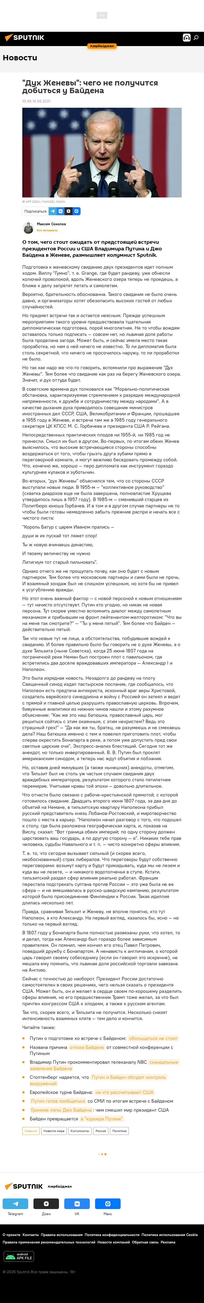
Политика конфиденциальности (112, 1234)
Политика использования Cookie (170, 1234)
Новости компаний (113, 1242)
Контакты (31, 1234)
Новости (31, 1131)
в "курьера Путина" (102, 1119)
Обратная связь (145, 1242)
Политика (119, 1131)
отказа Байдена (87, 1047)
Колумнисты (80, 1131)
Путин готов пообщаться (58, 1101)
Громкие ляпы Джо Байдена (61, 1110)
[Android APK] (19, 1257)
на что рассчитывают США (125, 1092)
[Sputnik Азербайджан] (26, 42)
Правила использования (62, 1234)
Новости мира (54, 1131)
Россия (101, 1131)
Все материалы (47, 230)
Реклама (168, 1242)
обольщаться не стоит (153, 1038)
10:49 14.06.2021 (36, 101)
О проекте (11, 1234)
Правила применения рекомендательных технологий (49, 1242)
